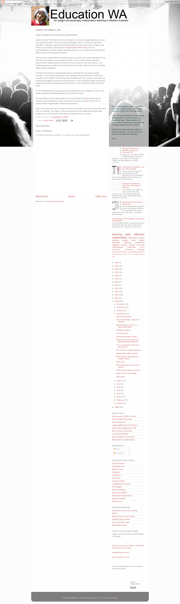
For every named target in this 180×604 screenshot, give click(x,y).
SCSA (114, 513)
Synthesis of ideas (123, 330)
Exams (142, 247)
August (120, 381)
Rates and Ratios (118, 490)
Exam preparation (119, 422)
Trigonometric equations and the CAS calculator (133, 168)
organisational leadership (124, 247)
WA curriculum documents (122, 431)
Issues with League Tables (126, 337)
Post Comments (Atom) (55, 201)
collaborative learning (119, 252)
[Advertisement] (128, 65)
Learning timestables (120, 434)
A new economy (122, 333)
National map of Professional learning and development (127, 341)
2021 (117, 266)
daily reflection (134, 234)
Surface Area (117, 501)
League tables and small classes (124, 425)
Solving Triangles (118, 498)
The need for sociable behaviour (128, 350)
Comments (119, 453)
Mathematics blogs (119, 525)
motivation (116, 243)
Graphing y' (116, 475)
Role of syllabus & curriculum (123, 437)
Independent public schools (126, 353)
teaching (117, 234)
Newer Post (42, 196)
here (87, 101)
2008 (117, 407)
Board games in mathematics (123, 440)
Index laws (116, 478)
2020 (117, 269)
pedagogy (141, 249)
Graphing (115, 472)
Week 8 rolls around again (126, 373)
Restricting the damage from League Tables (127, 358)
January (120, 403)
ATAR (142, 252)
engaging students (119, 245)
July (118, 384)
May (118, 390)
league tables (48, 120)
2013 (117, 288)
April (119, 393)
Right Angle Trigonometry (122, 496)
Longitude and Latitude (121, 484)
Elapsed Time (117, 469)
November (121, 307)
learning (141, 238)
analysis (124, 254)
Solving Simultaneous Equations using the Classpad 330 (130, 150)
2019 (117, 272)
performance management (123, 249)
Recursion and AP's (119, 493)
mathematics (119, 237)
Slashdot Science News (121, 519)
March (119, 397)
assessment (139, 243)
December (121, 304)
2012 (117, 292)
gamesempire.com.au (120, 557)
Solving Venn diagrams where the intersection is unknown (131, 185)
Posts (117, 449)
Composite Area (118, 466)
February (120, 400)
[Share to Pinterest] (66, 120)
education (133, 238)
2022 (117, 263)
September (121, 314)
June (119, 387)
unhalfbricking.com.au (120, 552)
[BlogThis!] (59, 120)
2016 (117, 282)
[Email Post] (71, 120)
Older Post (101, 196)
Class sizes (120, 362)
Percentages (117, 487)
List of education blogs (120, 522)
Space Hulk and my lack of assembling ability (126, 326)
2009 (117, 301)
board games (138, 240)
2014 (117, 285)
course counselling (132, 254)
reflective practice (120, 240)
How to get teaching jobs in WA (124, 428)
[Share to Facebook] (64, 120)
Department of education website (125, 510)
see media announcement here (74, 48)
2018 (117, 276)
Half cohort (120, 377)
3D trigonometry (118, 463)
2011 (117, 295)
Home (71, 196)
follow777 (97, 598)
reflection (127, 243)
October (120, 310)
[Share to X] (61, 120)
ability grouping (116, 254)
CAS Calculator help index (122, 419)
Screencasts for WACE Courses (124, 416)
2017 (117, 279)
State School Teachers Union (123, 516)
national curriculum (136, 245)
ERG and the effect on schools (128, 370)
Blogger (115, 598)
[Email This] (57, 120)
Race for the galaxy (123, 316)
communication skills (134, 252)
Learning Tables (118, 481)
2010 (117, 298)
